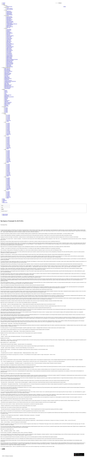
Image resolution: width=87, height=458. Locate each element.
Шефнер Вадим (9, 13)
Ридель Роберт (8, 51)
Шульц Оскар (8, 64)
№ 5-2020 (8, 181)
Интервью (6, 97)
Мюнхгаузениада (7, 103)
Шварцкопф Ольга (7, 85)
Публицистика (7, 100)
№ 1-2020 (8, 177)
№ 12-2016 (8, 133)
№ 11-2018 (8, 159)
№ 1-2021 (8, 191)
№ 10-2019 (8, 172)
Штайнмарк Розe (9, 61)
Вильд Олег (8, 33)
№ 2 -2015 (8, 115)
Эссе (5, 93)
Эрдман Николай (9, 14)
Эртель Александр (9, 9)
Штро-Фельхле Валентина (8, 86)
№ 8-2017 (8, 143)
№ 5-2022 (6, 111)
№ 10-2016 (8, 131)
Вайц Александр (7, 68)
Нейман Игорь (6, 77)
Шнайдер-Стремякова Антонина (12, 59)
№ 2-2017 (8, 137)
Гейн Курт (8, 34)
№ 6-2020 (8, 182)
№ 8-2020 (8, 184)
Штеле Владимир (9, 62)
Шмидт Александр (9, 26)
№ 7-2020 (8, 183)
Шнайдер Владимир (9, 60)
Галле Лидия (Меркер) (8, 71)
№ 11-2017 (8, 145)
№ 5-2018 (8, 154)
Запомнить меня (4, 211)
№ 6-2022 (6, 112)
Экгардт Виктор (7, 88)
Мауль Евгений (9, 49)
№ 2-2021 (8, 192)
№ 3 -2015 (8, 116)
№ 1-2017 (8, 136)
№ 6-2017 (8, 141)
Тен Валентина (9, 53)
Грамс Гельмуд (6, 72)
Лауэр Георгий (6, 74)
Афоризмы (6, 101)
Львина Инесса (7, 76)
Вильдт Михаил (7, 69)
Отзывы (3, 199)
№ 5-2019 (8, 167)
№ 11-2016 (8, 132)
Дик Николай (8, 39)
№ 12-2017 (8, 146)
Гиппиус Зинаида (9, 8)
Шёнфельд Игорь (9, 56)
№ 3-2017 (8, 138)
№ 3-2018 (8, 152)
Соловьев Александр (8, 80)
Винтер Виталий (7, 70)
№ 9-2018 (8, 157)
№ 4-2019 (8, 166)
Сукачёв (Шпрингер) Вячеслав (11, 23)
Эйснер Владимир (9, 66)
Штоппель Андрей (9, 63)
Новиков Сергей (9, 22)
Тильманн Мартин (9, 24)
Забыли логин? (5, 215)
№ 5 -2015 (8, 118)
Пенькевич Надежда (7, 78)
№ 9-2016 (8, 130)
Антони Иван (8, 29)
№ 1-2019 (8, 164)
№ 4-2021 (8, 194)
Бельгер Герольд (9, 16)
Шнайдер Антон (9, 6)
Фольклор (6, 104)
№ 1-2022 (6, 107)
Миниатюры (6, 95)
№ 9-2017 (8, 144)
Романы (5, 90)
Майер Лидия (8, 48)
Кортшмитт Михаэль (10, 43)
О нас (3, 201)
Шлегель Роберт (9, 58)
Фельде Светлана (9, 54)
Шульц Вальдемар (7, 87)
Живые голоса (4, 202)
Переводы (6, 98)
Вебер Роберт (8, 18)
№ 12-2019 (8, 174)
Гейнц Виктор (8, 20)
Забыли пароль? (5, 214)
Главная (3, 2)
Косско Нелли (8, 44)
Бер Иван (8, 31)
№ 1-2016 (8, 123)
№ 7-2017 (8, 142)
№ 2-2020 (8, 178)
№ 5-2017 (8, 140)
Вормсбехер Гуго (9, 19)
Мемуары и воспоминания (9, 96)
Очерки (5, 99)
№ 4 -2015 (8, 117)
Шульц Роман (8, 65)
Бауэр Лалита (8, 30)
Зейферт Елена (9, 41)
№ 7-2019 (8, 169)
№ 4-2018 (8, 153)
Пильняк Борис (9, 12)
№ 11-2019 (8, 173)
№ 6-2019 (8, 168)
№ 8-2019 (8, 170)
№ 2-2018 (8, 151)
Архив (64, 6)
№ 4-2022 (6, 110)
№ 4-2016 (8, 125)
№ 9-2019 (8, 171)
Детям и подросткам (7, 102)
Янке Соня (8, 27)
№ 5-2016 (8, 126)
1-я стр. (3, 3)
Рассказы (6, 92)
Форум (7, 121)
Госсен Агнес (8, 37)
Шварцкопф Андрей (7, 84)
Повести (5, 91)
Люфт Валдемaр (9, 47)
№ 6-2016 (8, 127)
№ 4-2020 (8, 180)
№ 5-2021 (8, 195)
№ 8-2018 (8, 156)
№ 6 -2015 (8, 119)
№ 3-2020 (8, 179)
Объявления (8, 120)
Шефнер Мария (9, 57)
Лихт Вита (6, 75)
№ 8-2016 (8, 129)
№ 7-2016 (8, 128)
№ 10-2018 (8, 158)
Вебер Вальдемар (9, 17)
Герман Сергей (9, 36)
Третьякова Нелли (7, 82)
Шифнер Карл (8, 25)
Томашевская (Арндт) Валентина (10, 81)
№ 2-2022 (6, 108)
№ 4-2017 (8, 139)
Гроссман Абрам (9, 38)
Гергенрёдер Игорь (9, 21)
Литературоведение (7, 94)
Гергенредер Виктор (9, 35)
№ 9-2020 (8, 185)
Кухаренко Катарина (10, 46)
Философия (6, 105)
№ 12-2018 (8, 160)
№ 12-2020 (8, 187)
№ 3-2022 (6, 109)
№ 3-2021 (8, 193)
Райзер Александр (9, 50)
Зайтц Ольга (8, 40)
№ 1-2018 (8, 150)
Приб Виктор (6, 79)
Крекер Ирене (8, 45)
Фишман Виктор (9, 55)
